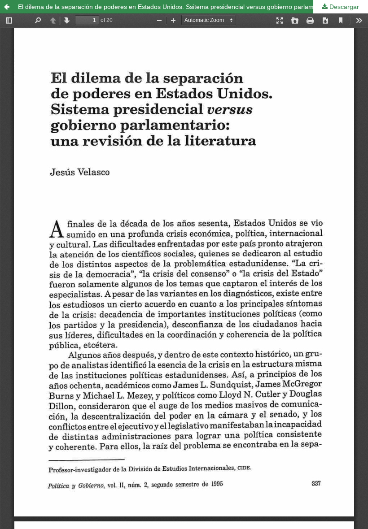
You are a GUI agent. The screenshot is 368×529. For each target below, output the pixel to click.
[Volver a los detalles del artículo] (6, 6)
